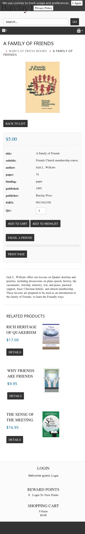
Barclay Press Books (28, 51)
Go (75, 22)
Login (54, 475)
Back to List (15, 123)
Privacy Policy (43, 8)
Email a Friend (20, 238)
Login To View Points (45, 495)
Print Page (16, 254)
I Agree (76, 3)
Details (15, 352)
